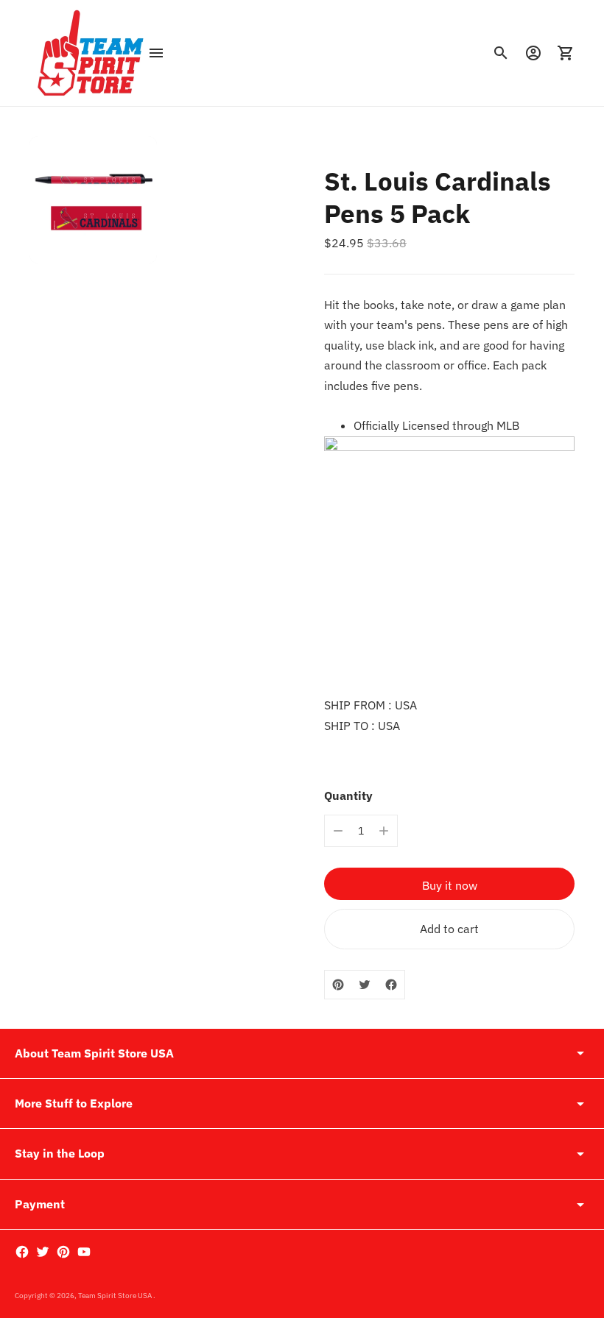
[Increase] (384, 830)
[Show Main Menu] (156, 53)
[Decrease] (338, 830)
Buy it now (449, 885)
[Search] (501, 53)
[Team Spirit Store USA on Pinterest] (63, 1251)
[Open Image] (93, 199)
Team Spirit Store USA (115, 1295)
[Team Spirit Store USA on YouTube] (84, 1251)
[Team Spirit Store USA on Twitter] (42, 1251)
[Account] (533, 53)
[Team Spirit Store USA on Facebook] (22, 1251)
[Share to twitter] (364, 984)
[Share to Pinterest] (338, 984)
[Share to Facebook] (391, 984)
